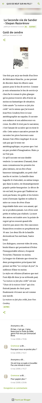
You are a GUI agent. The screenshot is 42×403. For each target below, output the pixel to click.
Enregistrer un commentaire (15, 388)
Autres (6, 307)
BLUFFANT (32, 26)
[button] (4, 40)
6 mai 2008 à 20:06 (19, 382)
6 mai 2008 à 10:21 (19, 353)
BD (26, 26)
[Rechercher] (38, 4)
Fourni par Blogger (22, 400)
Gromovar (15, 346)
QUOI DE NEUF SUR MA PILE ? (19, 4)
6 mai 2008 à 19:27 (19, 369)
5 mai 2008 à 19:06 (19, 339)
